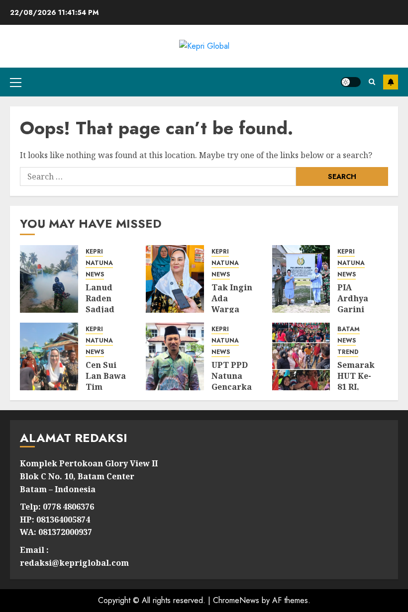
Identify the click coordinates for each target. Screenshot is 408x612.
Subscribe (390, 82)
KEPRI (94, 252)
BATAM (348, 329)
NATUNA (99, 263)
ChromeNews (236, 600)
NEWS (95, 274)
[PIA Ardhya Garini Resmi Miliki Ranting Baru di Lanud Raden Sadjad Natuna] (301, 279)
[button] (15, 82)
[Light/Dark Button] (351, 82)
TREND (347, 352)
